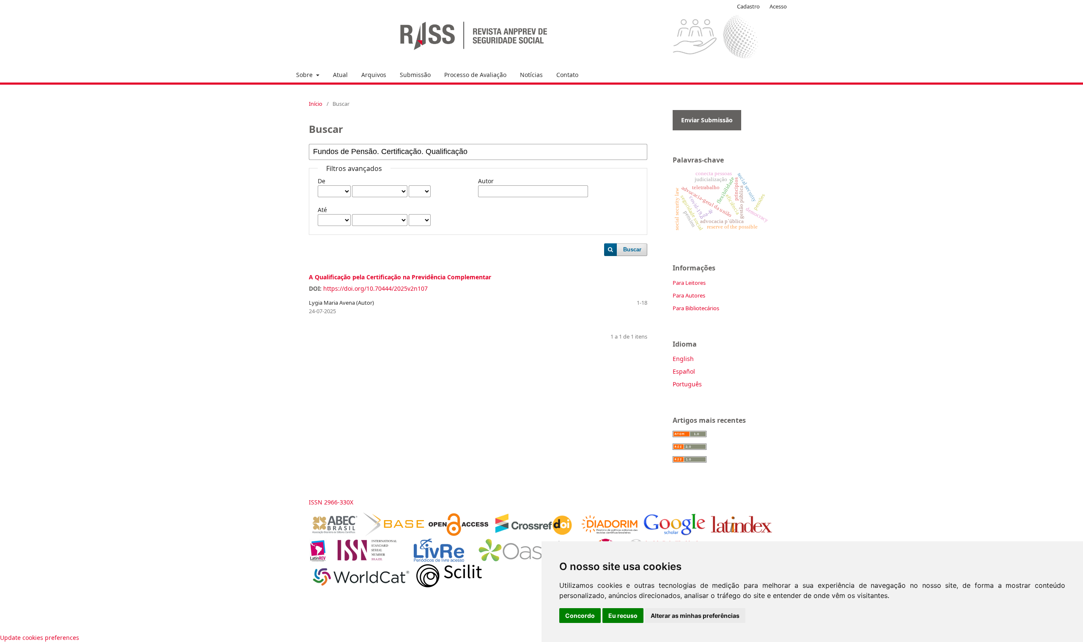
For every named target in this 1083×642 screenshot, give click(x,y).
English (683, 359)
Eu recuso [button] (623, 615)
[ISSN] (370, 560)
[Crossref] (533, 534)
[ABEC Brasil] (334, 534)
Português (687, 384)
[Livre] (439, 560)
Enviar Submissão (707, 120)
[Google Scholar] (674, 534)
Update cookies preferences (39, 638)
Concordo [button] (580, 615)
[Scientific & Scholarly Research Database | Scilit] (449, 585)
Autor (486, 181)
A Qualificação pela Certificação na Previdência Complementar (400, 277)
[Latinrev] (318, 560)
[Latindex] (741, 534)
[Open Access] (458, 534)
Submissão (415, 75)
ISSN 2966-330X (331, 502)
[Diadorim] (610, 534)
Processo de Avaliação (475, 75)
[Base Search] (393, 534)
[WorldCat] (361, 585)
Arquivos (373, 75)
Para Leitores (689, 283)
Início (315, 103)
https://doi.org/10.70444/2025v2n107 (375, 288)
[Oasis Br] (529, 560)
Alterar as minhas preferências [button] (695, 615)
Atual (340, 75)
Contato (567, 75)
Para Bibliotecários (696, 308)
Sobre (305, 75)
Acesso (778, 6)
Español (684, 371)
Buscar (632, 249)
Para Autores (689, 295)
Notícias (531, 75)
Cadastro (748, 6)
